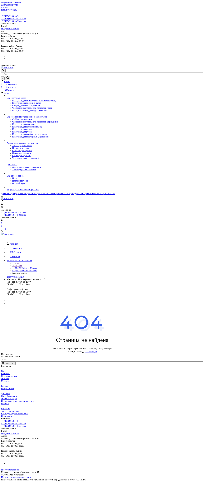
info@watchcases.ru (10, 28)
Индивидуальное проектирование (17, 401)
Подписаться (8, 363)
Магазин (5, 381)
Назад (16, 263)
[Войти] (2, 201)
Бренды (4, 386)
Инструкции (7, 416)
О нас (4, 371)
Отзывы (5, 378)
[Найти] (7, 78)
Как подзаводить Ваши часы (14, 413)
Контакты (5, 373)
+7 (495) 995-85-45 (9, 16)
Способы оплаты (9, 396)
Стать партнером (9, 376)
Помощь (5, 403)
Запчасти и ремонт (10, 411)
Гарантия (5, 408)
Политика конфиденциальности (16, 477)
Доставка (5, 393)
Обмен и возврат (9, 398)
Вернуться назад (76, 351)
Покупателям (7, 388)
